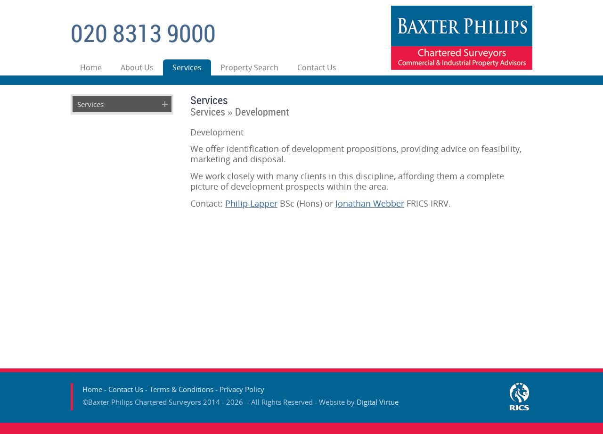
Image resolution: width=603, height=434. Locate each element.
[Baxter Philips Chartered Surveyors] (461, 67)
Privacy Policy (242, 389)
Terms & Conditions (181, 389)
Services (187, 67)
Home (91, 67)
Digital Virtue (378, 402)
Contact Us (316, 67)
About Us (137, 67)
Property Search (249, 67)
